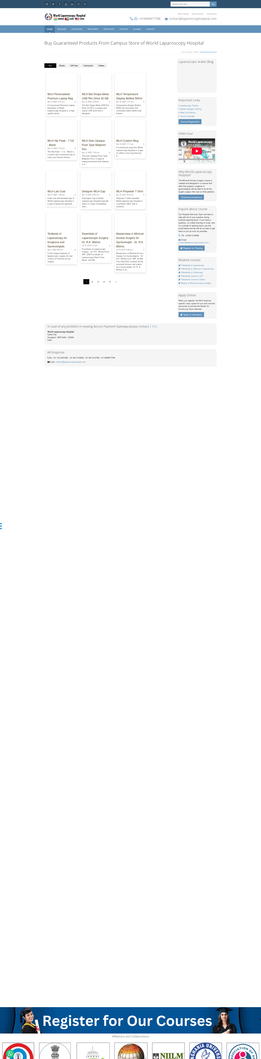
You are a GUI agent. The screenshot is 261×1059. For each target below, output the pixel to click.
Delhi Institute (183, 14)
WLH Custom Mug (127, 140)
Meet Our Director (188, 112)
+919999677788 (149, 19)
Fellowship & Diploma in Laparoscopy (197, 268)
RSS (154, 326)
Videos (101, 65)
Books (62, 65)
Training (62, 29)
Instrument (88, 65)
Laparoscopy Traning (189, 105)
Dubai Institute (197, 14)
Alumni (137, 29)
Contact (150, 29)
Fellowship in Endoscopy (192, 272)
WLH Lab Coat (56, 191)
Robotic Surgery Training (190, 108)
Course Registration (190, 121)
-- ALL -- (50, 65)
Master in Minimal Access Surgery (196, 283)
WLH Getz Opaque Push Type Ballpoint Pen (94, 145)
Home (50, 29)
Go (213, 4)
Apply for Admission (192, 314)
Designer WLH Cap (93, 191)
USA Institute (211, 14)
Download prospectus (191, 197)
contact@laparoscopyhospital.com (193, 19)
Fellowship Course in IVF (192, 275)
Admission (77, 29)
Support (124, 29)
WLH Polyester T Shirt (129, 191)
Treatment (93, 29)
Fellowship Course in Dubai (193, 279)
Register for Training (193, 248)
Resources (109, 29)
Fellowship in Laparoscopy (192, 265)
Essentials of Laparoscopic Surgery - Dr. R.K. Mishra (96, 238)
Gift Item (74, 65)
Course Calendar (187, 116)
